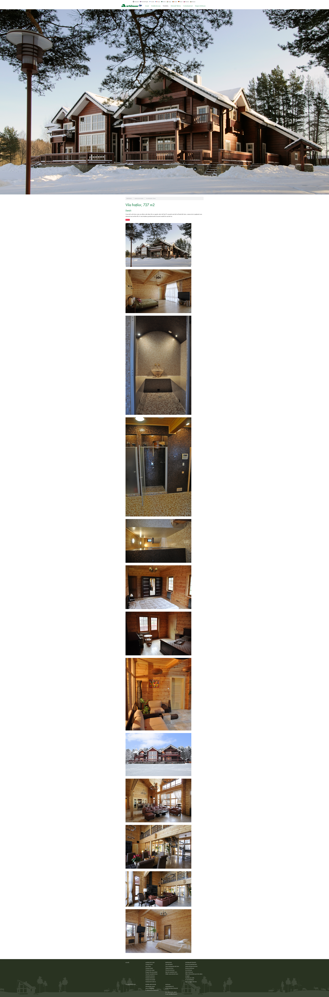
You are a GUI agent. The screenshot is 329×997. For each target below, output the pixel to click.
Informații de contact (150, 986)
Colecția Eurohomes (150, 976)
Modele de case (155, 6)
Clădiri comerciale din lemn (171, 974)
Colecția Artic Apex (149, 970)
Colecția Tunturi (149, 964)
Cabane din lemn (169, 968)
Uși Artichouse (188, 970)
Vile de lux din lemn (139, 198)
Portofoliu (165, 6)
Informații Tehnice (176, 6)
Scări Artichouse (189, 972)
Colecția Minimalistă (150, 979)
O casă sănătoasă (189, 979)
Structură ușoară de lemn (191, 964)
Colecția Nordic (149, 968)
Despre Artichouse (200, 6)
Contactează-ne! (188, 6)
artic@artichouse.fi (173, 994)
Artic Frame (148, 966)
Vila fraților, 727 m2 (151, 198)
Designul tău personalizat (151, 972)
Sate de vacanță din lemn (171, 972)
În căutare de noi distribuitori (152, 990)
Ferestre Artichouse (189, 968)
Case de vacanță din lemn (151, 974)
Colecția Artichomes (150, 978)
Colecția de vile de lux (150, 981)
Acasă (147, 6)
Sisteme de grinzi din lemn (191, 966)
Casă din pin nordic (189, 978)
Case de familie (169, 964)
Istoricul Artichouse (149, 988)
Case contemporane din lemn (172, 966)
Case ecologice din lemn (191, 981)
